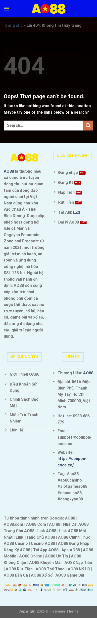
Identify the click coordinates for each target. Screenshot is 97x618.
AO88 (9, 171)
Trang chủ (13, 25)
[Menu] (7, 8)
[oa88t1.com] (48, 8)
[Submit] (88, 125)
